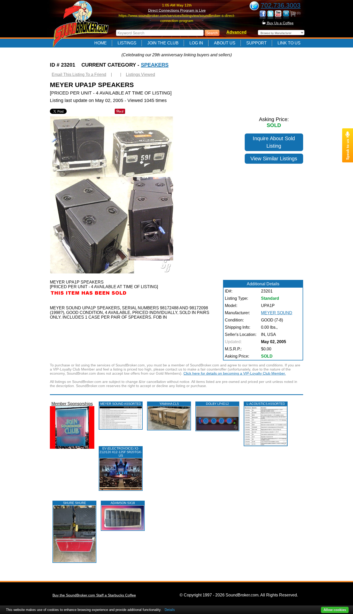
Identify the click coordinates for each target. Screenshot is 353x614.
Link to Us (289, 43)
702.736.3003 (281, 5)
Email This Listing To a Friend (79, 74)
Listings (127, 43)
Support (256, 43)
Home (100, 43)
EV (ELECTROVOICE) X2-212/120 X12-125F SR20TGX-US (120, 452)
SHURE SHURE (74, 503)
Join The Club (163, 43)
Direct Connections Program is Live (177, 10)
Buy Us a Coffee (280, 23)
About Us (224, 43)
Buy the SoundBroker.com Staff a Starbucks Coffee (94, 595)
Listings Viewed (140, 74)
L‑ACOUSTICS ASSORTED (266, 404)
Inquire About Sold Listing (274, 142)
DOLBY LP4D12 (217, 404)
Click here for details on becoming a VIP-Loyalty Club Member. (234, 373)
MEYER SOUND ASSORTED (120, 404)
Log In (196, 43)
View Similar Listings (273, 158)
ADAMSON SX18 (123, 503)
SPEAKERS (154, 65)
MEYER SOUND (276, 313)
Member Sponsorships (72, 404)
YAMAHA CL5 (169, 404)
